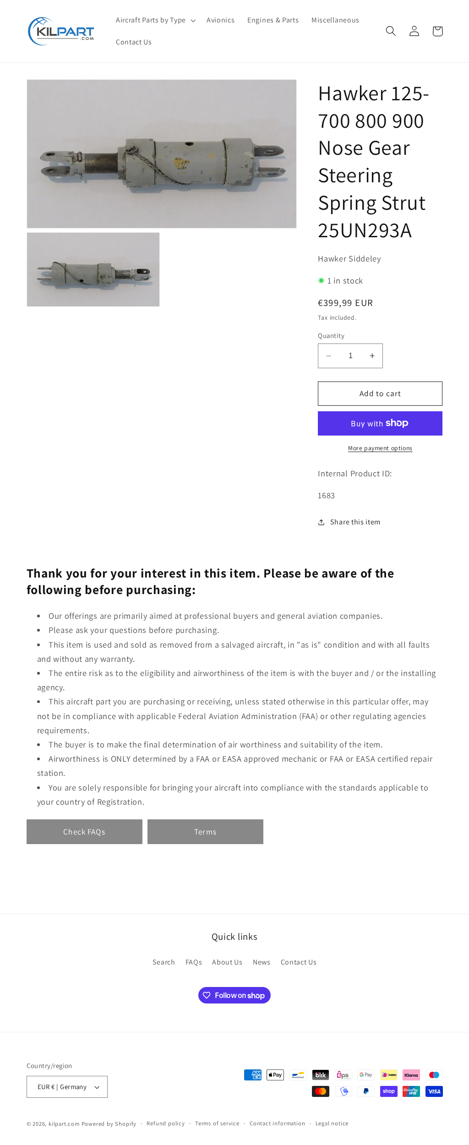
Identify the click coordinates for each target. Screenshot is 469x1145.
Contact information (277, 1123)
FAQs (193, 962)
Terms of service (217, 1123)
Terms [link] (205, 831)
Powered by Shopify (109, 1124)
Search (164, 962)
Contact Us (299, 962)
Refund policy (166, 1123)
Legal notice (332, 1123)
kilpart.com (64, 1124)
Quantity (331, 335)
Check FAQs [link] (84, 831)
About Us (227, 962)
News (262, 962)
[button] (154, 20)
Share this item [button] (355, 522)
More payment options (380, 448)
